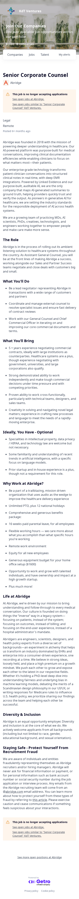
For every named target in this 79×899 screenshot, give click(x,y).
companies (15, 55)
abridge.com (14, 792)
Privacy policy (31, 890)
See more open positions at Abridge (39, 857)
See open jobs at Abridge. (28, 99)
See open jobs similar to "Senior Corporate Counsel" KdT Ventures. (38, 106)
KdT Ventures (30, 11)
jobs (32, 55)
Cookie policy (48, 890)
